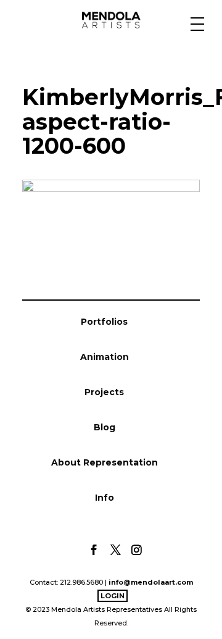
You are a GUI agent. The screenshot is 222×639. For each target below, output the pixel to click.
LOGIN (113, 595)
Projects (104, 392)
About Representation (104, 462)
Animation (104, 356)
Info (104, 497)
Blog (104, 427)
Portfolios (104, 321)
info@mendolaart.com (151, 582)
